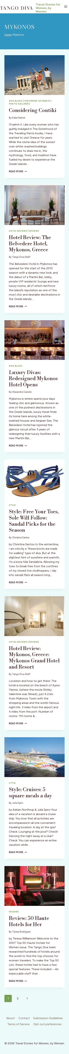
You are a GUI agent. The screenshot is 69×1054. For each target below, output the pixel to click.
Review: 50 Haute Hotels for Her (29, 921)
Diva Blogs (15, 101)
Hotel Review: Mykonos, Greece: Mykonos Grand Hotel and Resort (34, 657)
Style (12, 505)
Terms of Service (18, 1024)
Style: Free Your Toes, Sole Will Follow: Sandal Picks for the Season (34, 521)
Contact (24, 1018)
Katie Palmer (18, 117)
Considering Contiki (32, 110)
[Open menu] (65, 6)
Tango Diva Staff (21, 257)
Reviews (34, 231)
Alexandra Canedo (22, 392)
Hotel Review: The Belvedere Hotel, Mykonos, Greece (30, 243)
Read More (18, 171)
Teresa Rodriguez (21, 931)
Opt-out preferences (47, 1024)
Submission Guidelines (48, 1018)
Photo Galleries (19, 103)
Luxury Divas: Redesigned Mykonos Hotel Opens (33, 378)
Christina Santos (20, 537)
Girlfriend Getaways (37, 101)
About (10, 1018)
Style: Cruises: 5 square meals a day (30, 792)
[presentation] (34, 75)
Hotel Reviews (18, 231)
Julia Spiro (17, 803)
